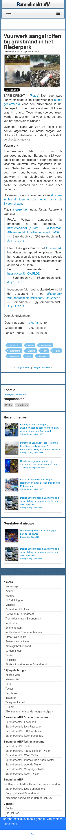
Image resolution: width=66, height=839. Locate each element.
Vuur (29, 356)
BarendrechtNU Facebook (21, 722)
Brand (31, 345)
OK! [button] (33, 834)
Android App (13, 675)
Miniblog (10, 604)
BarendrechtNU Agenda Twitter (24, 764)
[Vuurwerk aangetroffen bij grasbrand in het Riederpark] (32, 70)
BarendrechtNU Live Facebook (23, 726)
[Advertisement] (35, 24)
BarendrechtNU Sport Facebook (24, 735)
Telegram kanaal (15, 702)
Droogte (31, 350)
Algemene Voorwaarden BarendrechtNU (29, 798)
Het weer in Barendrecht (20, 614)
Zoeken (10, 655)
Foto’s (34, 95)
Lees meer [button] (10, 823)
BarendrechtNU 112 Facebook (23, 731)
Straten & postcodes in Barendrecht (26, 664)
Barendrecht (15, 345)
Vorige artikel (22, 367)
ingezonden (20, 209)
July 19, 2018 (16, 240)
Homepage (12, 586)
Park (45, 350)
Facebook (11, 693)
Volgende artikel (42, 367)
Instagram (11, 697)
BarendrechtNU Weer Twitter (22, 755)
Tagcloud (11, 659)
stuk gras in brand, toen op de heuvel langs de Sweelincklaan (33, 199)
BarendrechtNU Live (17, 609)
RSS (8, 684)
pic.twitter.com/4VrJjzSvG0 (42, 232)
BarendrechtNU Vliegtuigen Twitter (25, 769)
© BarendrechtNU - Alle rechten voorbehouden (33, 784)
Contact (10, 808)
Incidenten (12, 623)
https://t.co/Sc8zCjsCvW (22, 228)
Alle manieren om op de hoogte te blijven (29, 711)
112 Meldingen (14, 600)
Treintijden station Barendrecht (23, 618)
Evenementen (14, 627)
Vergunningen (14, 650)
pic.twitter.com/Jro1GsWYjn (42, 298)
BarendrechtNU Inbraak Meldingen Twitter (30, 760)
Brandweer (46, 345)
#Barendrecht (16, 232)
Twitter (9, 688)
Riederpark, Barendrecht (15, 394)
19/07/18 (33, 322)
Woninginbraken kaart (18, 646)
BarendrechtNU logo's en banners (25, 788)
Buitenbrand (15, 350)
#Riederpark (54, 228)
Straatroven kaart (16, 637)
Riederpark (14, 356)
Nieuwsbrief (12, 679)
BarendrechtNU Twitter (19, 746)
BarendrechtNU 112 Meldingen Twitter (28, 750)
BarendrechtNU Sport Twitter (22, 773)
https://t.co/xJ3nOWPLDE (23, 273)
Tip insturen (12, 813)
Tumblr (10, 707)
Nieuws (10, 595)
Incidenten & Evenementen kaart (24, 632)
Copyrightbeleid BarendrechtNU (24, 793)
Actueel (10, 591)
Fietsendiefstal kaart (17, 641)
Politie (57, 350)
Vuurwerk (43, 356)
